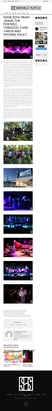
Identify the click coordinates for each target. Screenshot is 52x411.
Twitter (24, 324)
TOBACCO (14, 315)
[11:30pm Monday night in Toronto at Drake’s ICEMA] (37, 38)
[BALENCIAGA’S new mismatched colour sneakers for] (41, 42)
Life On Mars (17, 77)
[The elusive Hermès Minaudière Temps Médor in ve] (45, 38)
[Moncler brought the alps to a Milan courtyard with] (41, 38)
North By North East (9, 313)
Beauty (19, 13)
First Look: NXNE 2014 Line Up (12, 365)
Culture (14, 13)
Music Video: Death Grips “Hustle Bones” (32, 365)
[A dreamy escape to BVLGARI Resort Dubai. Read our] (45, 34)
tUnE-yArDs (20, 315)
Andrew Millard (7, 37)
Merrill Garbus (14, 310)
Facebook (12, 324)
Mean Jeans (6, 310)
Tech (27, 13)
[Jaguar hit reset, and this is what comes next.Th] (45, 42)
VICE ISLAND (27, 315)
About (5, 1)
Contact (17, 1)
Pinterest (19, 324)
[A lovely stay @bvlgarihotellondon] (37, 34)
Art (10, 13)
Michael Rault (23, 310)
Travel (23, 13)
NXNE (17, 313)
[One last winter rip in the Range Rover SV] (37, 42)
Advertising (11, 1)
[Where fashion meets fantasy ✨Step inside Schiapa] (41, 34)
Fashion (6, 13)
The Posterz (7, 315)
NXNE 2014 (22, 313)
